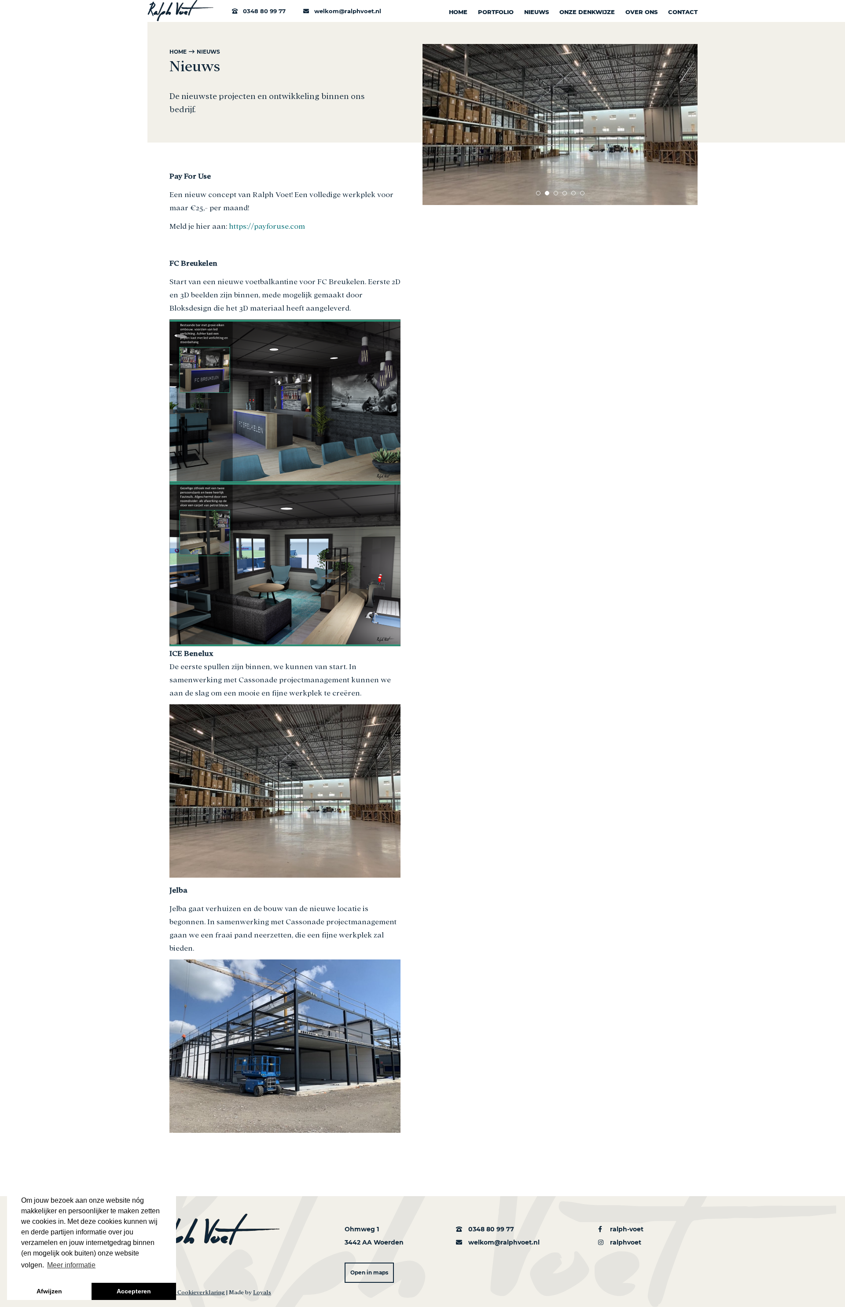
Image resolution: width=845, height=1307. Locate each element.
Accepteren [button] (134, 1291)
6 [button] (582, 193)
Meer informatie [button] (71, 1265)
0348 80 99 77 (263, 11)
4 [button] (564, 193)
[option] (560, 124)
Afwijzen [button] (49, 1291)
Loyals (262, 1291)
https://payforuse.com (268, 225)
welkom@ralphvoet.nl (346, 11)
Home (458, 11)
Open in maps (369, 1272)
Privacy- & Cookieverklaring (186, 1291)
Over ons (641, 11)
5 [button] (573, 193)
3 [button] (556, 193)
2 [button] (547, 193)
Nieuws (536, 11)
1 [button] (538, 193)
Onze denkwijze (587, 11)
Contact (683, 11)
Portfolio (496, 11)
